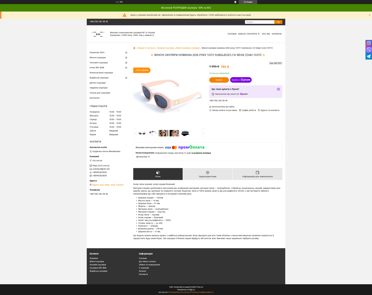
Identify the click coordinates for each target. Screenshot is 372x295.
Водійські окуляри (99, 77)
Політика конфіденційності (202, 292)
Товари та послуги (146, 48)
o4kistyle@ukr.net (101, 169)
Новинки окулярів (165, 48)
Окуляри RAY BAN (98, 268)
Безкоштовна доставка (223, 106)
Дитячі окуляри (98, 82)
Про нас (266, 34)
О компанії (144, 268)
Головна (232, 34)
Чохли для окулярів (100, 93)
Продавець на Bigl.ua (186, 290)
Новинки (94, 258)
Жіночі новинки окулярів (188, 48)
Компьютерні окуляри (101, 72)
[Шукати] (278, 22)
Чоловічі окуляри (99, 62)
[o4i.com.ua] (98, 34)
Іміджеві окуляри (99, 87)
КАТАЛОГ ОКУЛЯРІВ (247, 34)
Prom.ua (200, 287)
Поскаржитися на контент (179, 292)
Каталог (142, 271)
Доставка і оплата (147, 261)
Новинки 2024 (97, 52)
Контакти (277, 34)
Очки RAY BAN (97, 67)
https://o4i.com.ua (101, 165)
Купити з (236, 80)
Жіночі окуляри (98, 57)
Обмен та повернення (149, 264)
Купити (219, 80)
